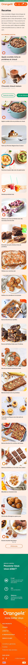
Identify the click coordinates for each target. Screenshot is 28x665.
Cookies (4, 647)
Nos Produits (7, 623)
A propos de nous (8, 634)
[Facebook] (6, 658)
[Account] (19, 4)
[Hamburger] (25, 4)
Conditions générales (9, 644)
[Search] (16, 4)
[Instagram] (3, 658)
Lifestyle (5, 631)
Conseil (5, 627)
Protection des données (9, 650)
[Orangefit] (7, 4)
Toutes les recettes (8, 95)
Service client (7, 638)
